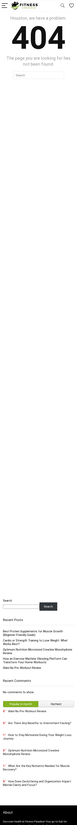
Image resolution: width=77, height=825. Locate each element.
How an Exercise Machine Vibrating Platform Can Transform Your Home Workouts (35, 660)
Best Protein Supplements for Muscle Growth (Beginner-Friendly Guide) (33, 633)
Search (7, 600)
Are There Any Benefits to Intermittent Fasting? (39, 723)
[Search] (62, 6)
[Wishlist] (71, 5)
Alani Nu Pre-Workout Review (22, 668)
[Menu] (4, 6)
